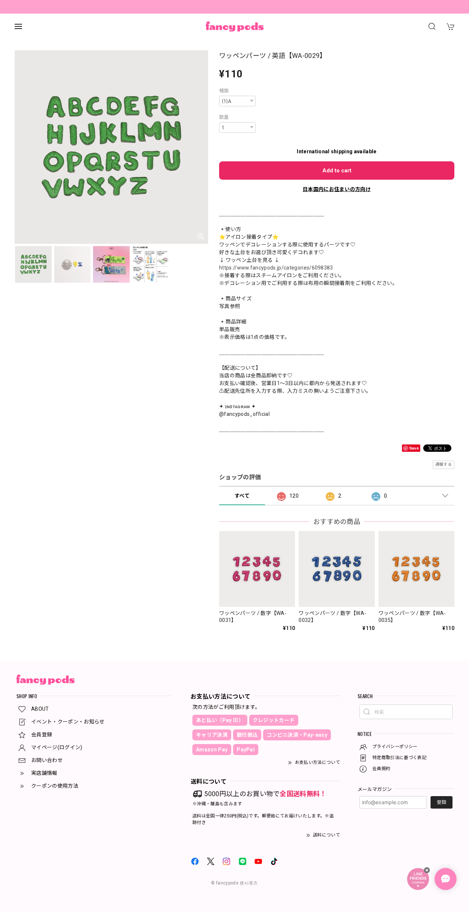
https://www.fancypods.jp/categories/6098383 (276, 268)
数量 (224, 117)
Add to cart (336, 170)
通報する (443, 464)
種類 (224, 91)
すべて (242, 496)
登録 (441, 802)
